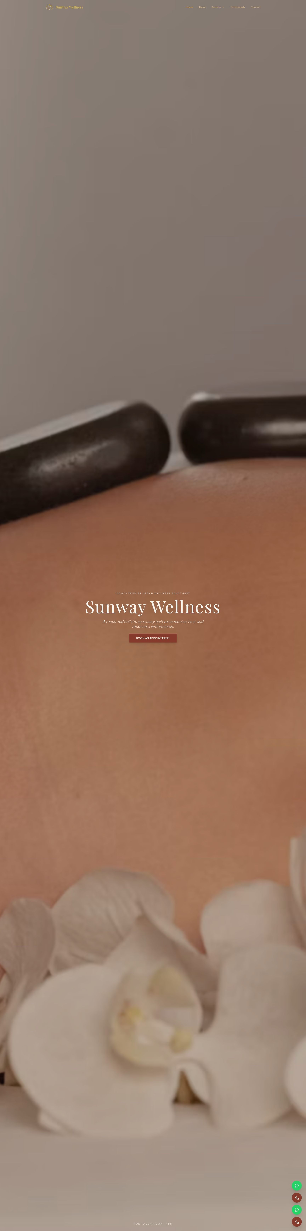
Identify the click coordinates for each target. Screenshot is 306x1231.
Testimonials (237, 7)
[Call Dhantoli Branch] (297, 1222)
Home (189, 7)
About (202, 7)
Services (216, 7)
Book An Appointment (153, 638)
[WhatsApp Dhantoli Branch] (297, 1210)
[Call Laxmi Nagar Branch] (297, 1198)
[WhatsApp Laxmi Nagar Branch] (297, 1186)
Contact (256, 7)
